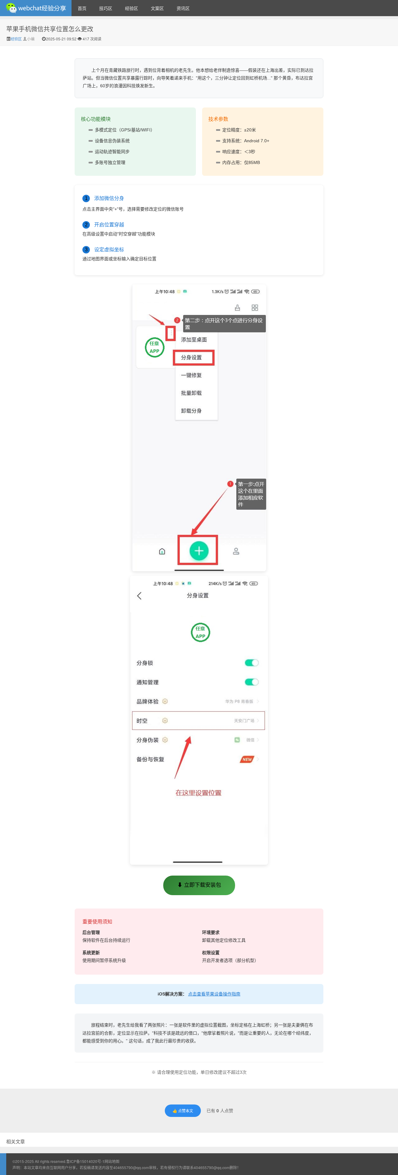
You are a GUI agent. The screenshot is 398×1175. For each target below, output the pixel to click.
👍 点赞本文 (183, 1110)
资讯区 (183, 8)
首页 (82, 8)
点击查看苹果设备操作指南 (214, 993)
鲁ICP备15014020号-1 (85, 1161)
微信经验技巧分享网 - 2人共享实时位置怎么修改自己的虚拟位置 (36, 8)
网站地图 (111, 1161)
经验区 (131, 8)
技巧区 (105, 8)
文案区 (157, 8)
